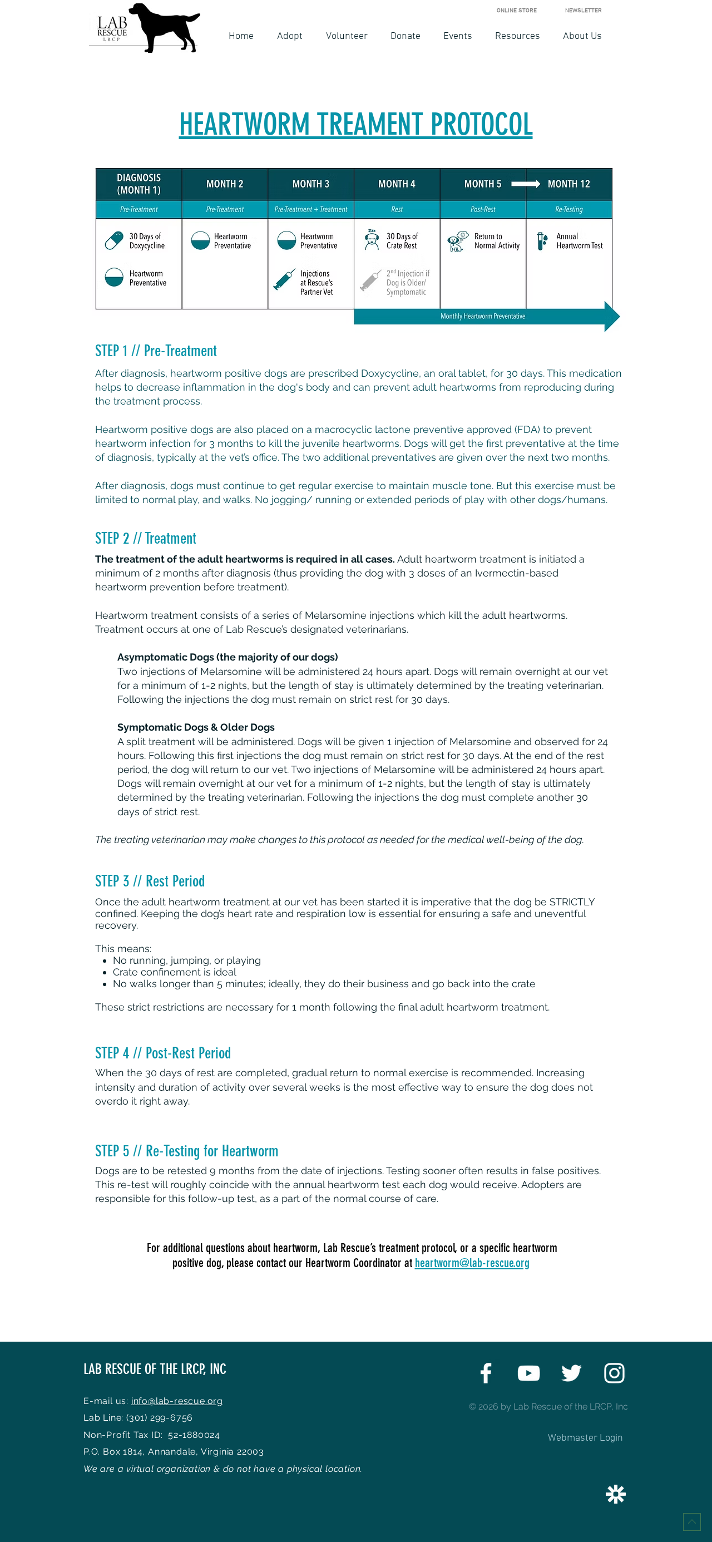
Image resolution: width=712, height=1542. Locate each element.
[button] (289, 36)
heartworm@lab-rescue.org (472, 1262)
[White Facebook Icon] (486, 1373)
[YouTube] (528, 1373)
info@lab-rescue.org (177, 1401)
